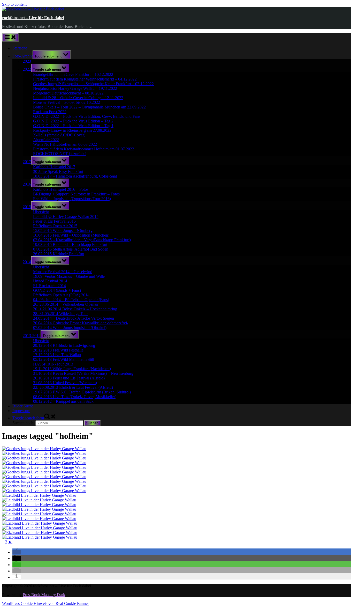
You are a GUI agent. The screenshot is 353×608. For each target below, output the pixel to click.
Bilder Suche (23, 406)
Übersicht (41, 212)
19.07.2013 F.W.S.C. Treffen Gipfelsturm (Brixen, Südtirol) (82, 392)
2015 (27, 206)
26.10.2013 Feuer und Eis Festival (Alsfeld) (69, 378)
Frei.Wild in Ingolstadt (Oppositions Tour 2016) (72, 198)
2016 (27, 184)
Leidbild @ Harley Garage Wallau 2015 (65, 216)
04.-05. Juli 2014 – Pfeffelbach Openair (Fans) (71, 299)
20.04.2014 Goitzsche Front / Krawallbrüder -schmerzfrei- (80, 323)
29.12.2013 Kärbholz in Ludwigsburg (64, 345)
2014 (27, 262)
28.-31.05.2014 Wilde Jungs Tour (60, 313)
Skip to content (14, 4)
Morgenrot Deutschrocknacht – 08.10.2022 (68, 93)
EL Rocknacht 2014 (49, 285)
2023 (27, 61)
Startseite (19, 48)
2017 (27, 161)
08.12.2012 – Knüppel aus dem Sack (63, 401)
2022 (27, 69)
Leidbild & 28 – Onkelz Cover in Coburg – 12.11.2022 (78, 98)
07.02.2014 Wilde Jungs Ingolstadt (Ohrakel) (69, 327)
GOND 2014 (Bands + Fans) (57, 290)
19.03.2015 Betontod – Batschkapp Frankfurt (70, 244)
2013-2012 (32, 335)
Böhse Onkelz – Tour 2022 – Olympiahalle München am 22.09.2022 (89, 107)
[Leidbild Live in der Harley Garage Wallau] (39, 495)
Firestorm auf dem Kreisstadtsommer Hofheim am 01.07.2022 (83, 149)
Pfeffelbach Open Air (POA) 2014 (61, 295)
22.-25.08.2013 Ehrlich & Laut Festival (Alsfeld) (73, 387)
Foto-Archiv (22, 56)
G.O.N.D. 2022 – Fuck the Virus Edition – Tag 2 (73, 121)
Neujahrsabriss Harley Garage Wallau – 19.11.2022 (75, 88)
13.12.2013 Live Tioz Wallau (57, 355)
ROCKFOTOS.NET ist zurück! (59, 153)
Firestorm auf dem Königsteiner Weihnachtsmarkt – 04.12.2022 (85, 79)
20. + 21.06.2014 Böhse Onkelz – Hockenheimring (75, 309)
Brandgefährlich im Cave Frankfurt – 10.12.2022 (73, 74)
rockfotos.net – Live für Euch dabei (33, 18)
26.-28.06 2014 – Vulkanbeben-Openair (65, 304)
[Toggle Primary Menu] (10, 37)
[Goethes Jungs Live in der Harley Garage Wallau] (44, 448)
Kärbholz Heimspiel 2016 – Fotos (60, 189)
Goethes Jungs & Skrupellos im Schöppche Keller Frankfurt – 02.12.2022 (93, 84)
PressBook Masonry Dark (44, 594)
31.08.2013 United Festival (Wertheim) (65, 382)
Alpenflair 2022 (46, 139)
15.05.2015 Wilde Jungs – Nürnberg (63, 230)
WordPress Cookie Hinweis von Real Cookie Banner (45, 603)
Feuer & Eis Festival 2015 (54, 221)
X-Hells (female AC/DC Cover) (59, 135)
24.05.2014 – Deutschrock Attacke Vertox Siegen (73, 318)
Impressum (21, 410)
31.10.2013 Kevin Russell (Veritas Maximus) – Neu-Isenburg (83, 373)
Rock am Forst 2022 (49, 111)
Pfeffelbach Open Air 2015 (55, 226)
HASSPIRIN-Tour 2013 (53, 364)
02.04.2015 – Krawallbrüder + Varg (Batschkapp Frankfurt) (82, 240)
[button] (16, 552)
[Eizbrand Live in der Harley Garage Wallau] (39, 523)
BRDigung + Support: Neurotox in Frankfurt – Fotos (76, 194)
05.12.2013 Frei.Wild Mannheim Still (63, 359)
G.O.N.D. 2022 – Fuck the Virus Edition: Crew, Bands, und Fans (86, 116)
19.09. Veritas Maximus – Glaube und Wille (69, 276)
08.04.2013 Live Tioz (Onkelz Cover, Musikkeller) (74, 396)
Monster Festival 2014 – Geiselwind (62, 271)
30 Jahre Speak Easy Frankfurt (58, 171)
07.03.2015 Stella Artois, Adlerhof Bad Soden (70, 249)
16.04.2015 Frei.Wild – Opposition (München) (71, 235)
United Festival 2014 (50, 281)
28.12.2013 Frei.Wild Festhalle (58, 350)
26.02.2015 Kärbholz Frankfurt (58, 254)
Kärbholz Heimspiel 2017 (54, 167)
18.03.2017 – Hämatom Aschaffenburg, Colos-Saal (75, 176)
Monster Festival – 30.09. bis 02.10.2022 (66, 102)
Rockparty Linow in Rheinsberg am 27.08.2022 (72, 130)
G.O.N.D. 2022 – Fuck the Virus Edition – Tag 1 (73, 125)
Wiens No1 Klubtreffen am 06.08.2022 (65, 144)
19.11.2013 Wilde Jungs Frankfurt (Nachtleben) (72, 369)
